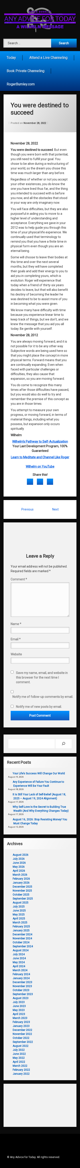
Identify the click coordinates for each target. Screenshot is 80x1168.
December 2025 (22, 886)
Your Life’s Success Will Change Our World (39, 773)
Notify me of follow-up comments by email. (42, 696)
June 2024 (19, 958)
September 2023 (23, 994)
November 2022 (22, 1034)
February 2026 (21, 878)
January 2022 (21, 1073)
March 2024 (20, 970)
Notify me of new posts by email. (39, 706)
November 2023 (22, 986)
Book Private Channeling (25, 71)
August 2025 (20, 902)
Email (16, 639)
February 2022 (21, 1069)
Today (11, 58)
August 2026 (20, 854)
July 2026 (19, 858)
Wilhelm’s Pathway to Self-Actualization (40, 441)
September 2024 (23, 946)
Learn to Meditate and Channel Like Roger (40, 457)
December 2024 (22, 934)
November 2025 (22, 890)
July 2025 (19, 906)
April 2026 (19, 870)
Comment (19, 579)
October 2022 (21, 1038)
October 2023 (21, 990)
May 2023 (19, 1010)
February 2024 (21, 974)
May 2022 (19, 1057)
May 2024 (19, 962)
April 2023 (19, 1014)
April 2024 (19, 966)
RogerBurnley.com (21, 84)
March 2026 (20, 874)
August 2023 (20, 998)
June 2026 (19, 862)
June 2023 (19, 1006)
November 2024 (22, 938)
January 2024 (21, 978)
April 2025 (19, 918)
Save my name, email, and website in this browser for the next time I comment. (42, 677)
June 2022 (19, 1053)
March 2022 (20, 1065)
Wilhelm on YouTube (40, 466)
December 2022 (22, 1030)
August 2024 (20, 950)
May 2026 (19, 866)
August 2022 (20, 1045)
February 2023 (21, 1022)
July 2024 (19, 954)
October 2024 (21, 942)
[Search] (63, 744)
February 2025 (21, 926)
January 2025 (21, 930)
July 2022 (19, 1049)
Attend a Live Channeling (48, 58)
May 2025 (19, 914)
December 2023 (22, 982)
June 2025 (19, 910)
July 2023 (19, 1002)
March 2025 (20, 922)
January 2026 (21, 882)
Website (16, 654)
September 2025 (23, 898)
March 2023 (20, 1018)
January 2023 (21, 1026)
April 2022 (19, 1061)
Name (16, 624)
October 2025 (21, 894)
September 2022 (23, 1041)
